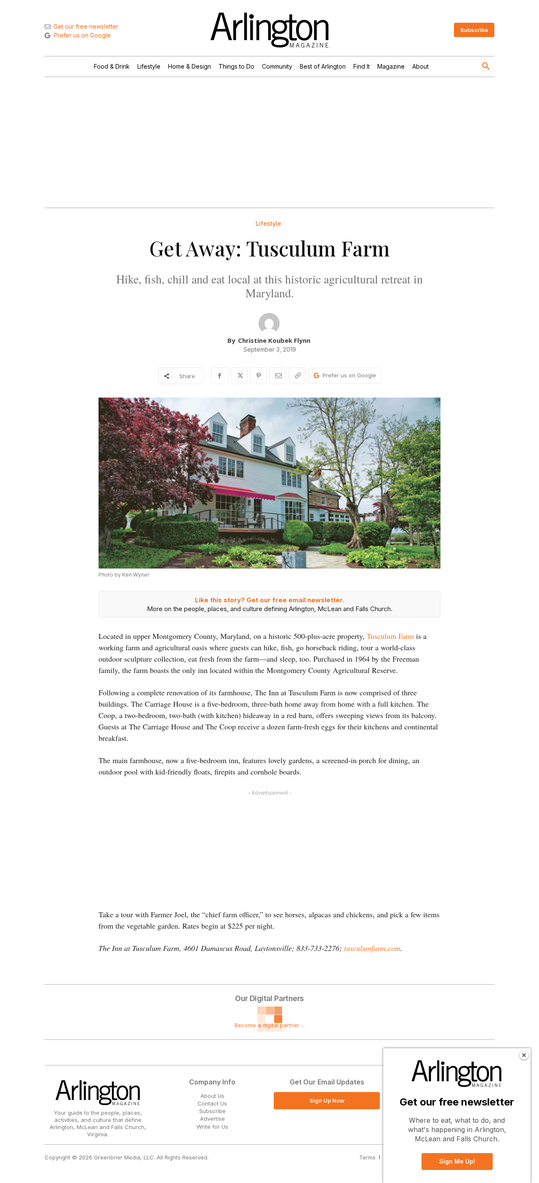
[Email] (278, 375)
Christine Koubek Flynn (274, 340)
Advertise (212, 1118)
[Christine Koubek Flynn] (269, 323)
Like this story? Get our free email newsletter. (269, 600)
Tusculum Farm (390, 636)
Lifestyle (268, 224)
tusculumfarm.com (372, 948)
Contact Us (212, 1103)
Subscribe (212, 1111)
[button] (486, 66)
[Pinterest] (258, 375)
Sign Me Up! (457, 1161)
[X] (239, 375)
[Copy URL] (297, 375)
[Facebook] (219, 375)
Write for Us (212, 1126)
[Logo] (269, 30)
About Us (212, 1095)
